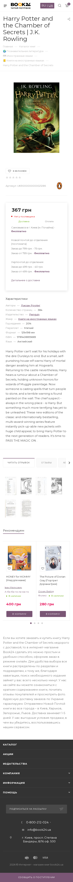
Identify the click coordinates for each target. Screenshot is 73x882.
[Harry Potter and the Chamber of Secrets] (10, 486)
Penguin (34, 314)
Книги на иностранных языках (37, 318)
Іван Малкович (13, 587)
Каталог (10, 744)
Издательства (15, 763)
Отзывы (46, 462)
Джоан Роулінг (30, 305)
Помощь (10, 792)
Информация (14, 782)
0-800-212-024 (37, 822)
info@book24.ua (39, 829)
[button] (31, 623)
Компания (11, 773)
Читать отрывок (19, 462)
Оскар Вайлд (46, 591)
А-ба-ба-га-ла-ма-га (17, 591)
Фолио (42, 595)
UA (50, 5)
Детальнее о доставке (25, 280)
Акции (8, 754)
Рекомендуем (13, 530)
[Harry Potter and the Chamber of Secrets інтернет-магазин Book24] (36, 117)
